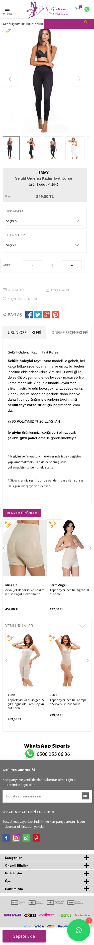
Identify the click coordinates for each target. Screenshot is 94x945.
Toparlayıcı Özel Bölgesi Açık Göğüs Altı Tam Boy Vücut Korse (26, 704)
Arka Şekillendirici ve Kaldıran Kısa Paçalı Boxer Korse (25, 592)
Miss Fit (11, 585)
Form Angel (58, 585)
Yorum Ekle (16, 290)
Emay (44, 172)
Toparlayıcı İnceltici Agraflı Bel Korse (69, 592)
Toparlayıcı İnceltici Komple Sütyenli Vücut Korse (68, 702)
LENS (12, 695)
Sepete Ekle (24, 936)
